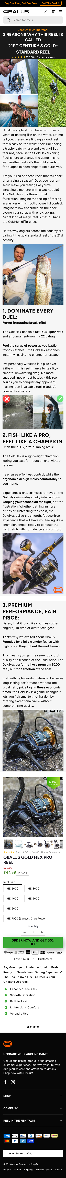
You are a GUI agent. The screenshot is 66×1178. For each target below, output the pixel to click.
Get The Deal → (50, 3)
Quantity (33, 926)
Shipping (28, 1169)
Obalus (14, 1164)
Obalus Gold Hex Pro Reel (27, 860)
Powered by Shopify (28, 1164)
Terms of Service (44, 1169)
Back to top (33, 1026)
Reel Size (9, 882)
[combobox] (33, 20)
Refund (17, 1169)
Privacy (7, 1169)
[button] (53, 11)
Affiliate (58, 1169)
